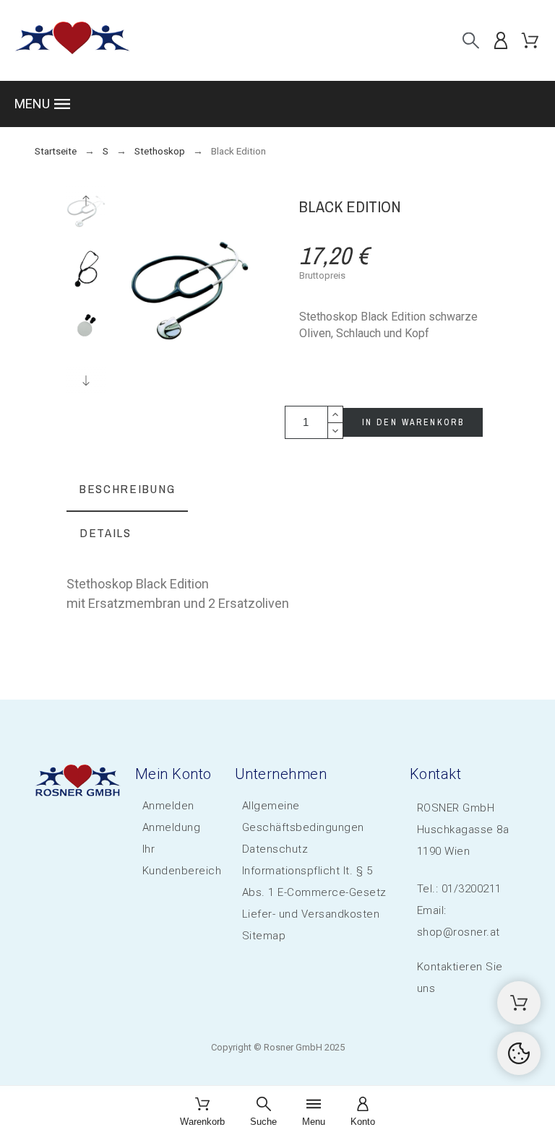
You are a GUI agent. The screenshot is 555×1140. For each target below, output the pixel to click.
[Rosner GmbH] (72, 40)
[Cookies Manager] (519, 1053)
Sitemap (264, 935)
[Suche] (471, 40)
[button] (277, 104)
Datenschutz (275, 849)
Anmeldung (171, 827)
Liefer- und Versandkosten (311, 914)
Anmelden (168, 805)
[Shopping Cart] (519, 1002)
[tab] (127, 490)
